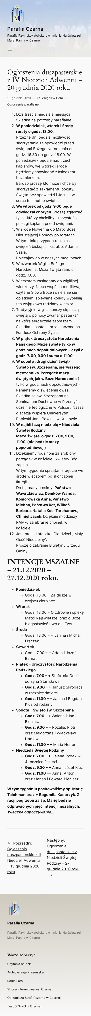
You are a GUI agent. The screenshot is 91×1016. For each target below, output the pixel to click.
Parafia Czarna (25, 29)
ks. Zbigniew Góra (50, 98)
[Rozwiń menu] (10, 50)
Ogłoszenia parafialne (23, 104)
